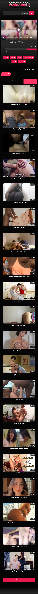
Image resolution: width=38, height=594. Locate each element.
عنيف (12, 57)
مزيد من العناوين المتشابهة (19, 580)
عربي (19, 57)
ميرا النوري (21, 61)
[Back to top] (32, 588)
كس (5, 57)
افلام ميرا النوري (28, 57)
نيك (13, 61)
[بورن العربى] (19, 5)
